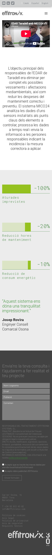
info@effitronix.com (13, 509)
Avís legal (8, 518)
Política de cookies (13, 515)
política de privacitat (18, 458)
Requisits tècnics (12, 525)
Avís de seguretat (12, 523)
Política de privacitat (15, 520)
